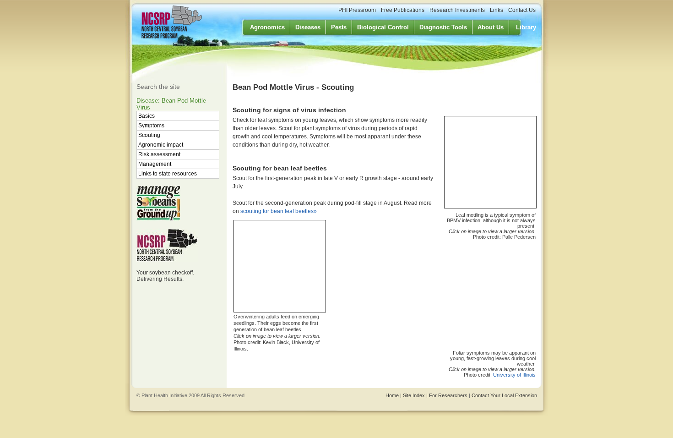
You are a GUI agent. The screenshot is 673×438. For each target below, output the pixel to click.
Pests (339, 27)
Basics (146, 116)
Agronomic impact (160, 145)
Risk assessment (159, 154)
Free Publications (402, 10)
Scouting (149, 135)
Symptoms (151, 125)
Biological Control (383, 27)
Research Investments (457, 10)
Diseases (307, 27)
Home (392, 395)
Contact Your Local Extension (504, 395)
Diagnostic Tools (443, 27)
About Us (491, 27)
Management (154, 164)
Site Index (414, 395)
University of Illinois (514, 375)
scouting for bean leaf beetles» (278, 211)
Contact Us (522, 10)
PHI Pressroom (357, 10)
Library (526, 27)
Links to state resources (167, 173)
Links (496, 10)
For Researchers (448, 395)
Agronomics (267, 27)
